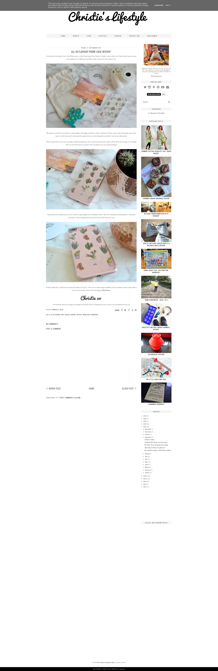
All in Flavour (106, 290)
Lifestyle (103, 36)
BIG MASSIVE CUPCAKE (156, 354)
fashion (72, 315)
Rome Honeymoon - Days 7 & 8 (156, 300)
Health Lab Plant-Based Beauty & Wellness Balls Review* (156, 244)
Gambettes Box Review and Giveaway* (156, 442)
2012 (144, 487)
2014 (144, 481)
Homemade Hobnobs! (156, 404)
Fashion (117, 36)
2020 (144, 418)
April (146, 464)
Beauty (76, 36)
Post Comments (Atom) (70, 398)
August (147, 453)
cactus (67, 315)
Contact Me (134, 36)
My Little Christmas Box (156, 379)
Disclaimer (152, 36)
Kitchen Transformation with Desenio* (156, 215)
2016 (144, 476)
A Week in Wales (149, 439)
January (147, 472)
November (148, 432)
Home (63, 36)
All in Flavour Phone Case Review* (155, 447)
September (148, 437)
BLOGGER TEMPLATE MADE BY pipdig (109, 669)
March (147, 467)
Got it (168, 5)
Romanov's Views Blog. (158, 113)
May (146, 462)
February (147, 470)
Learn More (159, 5)
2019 (144, 421)
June (146, 459)
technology (94, 315)
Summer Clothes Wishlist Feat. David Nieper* (156, 152)
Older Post (128, 388)
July (146, 456)
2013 (144, 484)
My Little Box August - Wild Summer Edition (158, 450)
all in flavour (55, 315)
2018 (144, 424)
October (147, 434)
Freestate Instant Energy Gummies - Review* (156, 328)
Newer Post (55, 388)
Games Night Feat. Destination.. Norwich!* (156, 271)
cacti (62, 315)
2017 (144, 427)
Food (89, 36)
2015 (144, 479)
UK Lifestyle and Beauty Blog (105, 662)
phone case (86, 315)
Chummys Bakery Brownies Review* (156, 198)
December (148, 429)
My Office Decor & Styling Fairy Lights (156, 445)
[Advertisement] (156, 504)
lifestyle (79, 315)
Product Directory (156, 76)
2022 (144, 416)
